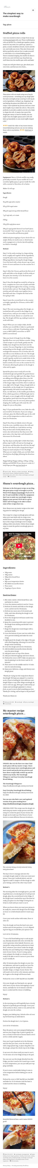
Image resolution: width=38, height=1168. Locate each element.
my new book (20, 465)
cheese (11, 473)
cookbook (16, 473)
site (15, 685)
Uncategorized (25, 1154)
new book (11, 40)
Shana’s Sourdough (18, 493)
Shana (5, 499)
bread (7, 473)
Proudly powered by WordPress (20, 1165)
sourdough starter (19, 1159)
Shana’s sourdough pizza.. (18, 483)
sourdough (24, 471)
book (4, 473)
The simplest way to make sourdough (13, 14)
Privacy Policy (7, 1165)
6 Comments (12, 476)
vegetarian (5, 1161)
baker (33, 1154)
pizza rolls (15, 475)
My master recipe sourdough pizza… (14, 712)
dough (12, 1156)
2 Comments (8, 704)
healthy (27, 473)
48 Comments (14, 1161)
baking (31, 471)
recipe (20, 475)
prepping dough (16, 1157)
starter (26, 1159)
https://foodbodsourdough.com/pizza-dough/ (18, 804)
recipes (19, 471)
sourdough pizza (10, 1159)
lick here (28, 130)
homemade (6, 475)
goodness (21, 473)
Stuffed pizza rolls (14, 33)
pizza (15, 471)
